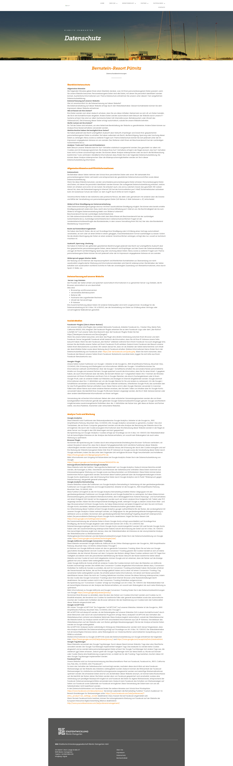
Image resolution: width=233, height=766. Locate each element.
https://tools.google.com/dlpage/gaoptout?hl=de (87, 455)
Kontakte (161, 7)
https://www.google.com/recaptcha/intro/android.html (139, 639)
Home (102, 3)
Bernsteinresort (128, 3)
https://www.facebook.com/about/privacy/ (85, 691)
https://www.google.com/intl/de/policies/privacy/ (92, 639)
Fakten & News (158, 3)
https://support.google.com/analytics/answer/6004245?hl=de (93, 462)
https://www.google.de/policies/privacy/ (94, 592)
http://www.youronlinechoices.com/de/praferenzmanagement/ (93, 703)
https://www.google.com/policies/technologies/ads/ (94, 538)
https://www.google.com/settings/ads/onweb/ (86, 519)
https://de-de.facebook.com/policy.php (119, 351)
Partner (143, 3)
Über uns (112, 3)
